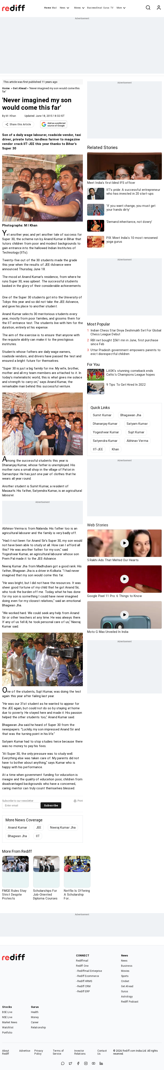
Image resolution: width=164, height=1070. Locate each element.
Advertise (24, 1050)
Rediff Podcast (129, 1001)
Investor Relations (80, 1052)
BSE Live (7, 1012)
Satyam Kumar (137, 424)
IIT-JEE (98, 449)
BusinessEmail (94, 7)
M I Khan (11, 115)
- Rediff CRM (83, 986)
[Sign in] (158, 7)
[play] (124, 543)
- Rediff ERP (83, 991)
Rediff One (82, 965)
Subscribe (51, 805)
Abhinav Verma (137, 441)
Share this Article (20, 124)
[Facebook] (78, 1064)
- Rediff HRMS (84, 981)
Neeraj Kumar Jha (63, 827)
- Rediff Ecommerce (87, 976)
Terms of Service (58, 1052)
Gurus (106, 7)
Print (80, 800)
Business (126, 965)
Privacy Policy (38, 1052)
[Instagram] (86, 1064)
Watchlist (7, 1027)
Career (35, 1022)
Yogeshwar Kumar (106, 432)
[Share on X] (70, 1064)
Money (77, 7)
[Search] (148, 7)
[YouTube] (93, 1064)
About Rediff (5, 1052)
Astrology (127, 996)
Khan (115, 449)
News (62, 7)
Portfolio (7, 1032)
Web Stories (97, 525)
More (119, 7)
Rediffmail (82, 960)
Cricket (125, 981)
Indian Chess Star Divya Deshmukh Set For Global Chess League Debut (126, 332)
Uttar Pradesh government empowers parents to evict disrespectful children (126, 352)
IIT (38, 836)
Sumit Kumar (102, 415)
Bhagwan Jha (17, 836)
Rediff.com (129, 1050)
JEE (38, 827)
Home (47, 7)
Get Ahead (19, 88)
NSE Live (7, 1017)
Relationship (38, 1027)
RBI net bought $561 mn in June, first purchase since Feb (124, 342)
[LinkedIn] (101, 1064)
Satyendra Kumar (105, 441)
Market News (9, 1022)
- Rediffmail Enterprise (89, 970)
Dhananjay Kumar (105, 424)
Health (35, 1012)
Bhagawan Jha (130, 415)
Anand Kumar (17, 827)
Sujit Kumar (136, 432)
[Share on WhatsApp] (62, 1064)
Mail (54, 7)
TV (111, 7)
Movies (125, 970)
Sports (125, 976)
